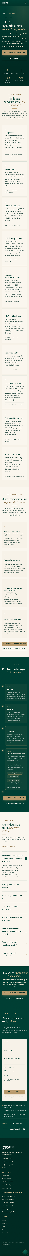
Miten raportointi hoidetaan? (9, 954)
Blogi (3, 1226)
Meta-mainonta (6, 1179)
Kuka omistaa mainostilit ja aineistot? (12, 918)
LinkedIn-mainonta (7, 1182)
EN (5, 1167)
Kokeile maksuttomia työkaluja (14, 649)
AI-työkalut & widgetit (8, 1202)
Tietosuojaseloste (6, 1244)
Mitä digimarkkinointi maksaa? (10, 885)
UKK (3, 1229)
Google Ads (5, 1175)
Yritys (6, 1042)
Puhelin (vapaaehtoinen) (12, 1058)
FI (2, 1167)
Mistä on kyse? (9, 1067)
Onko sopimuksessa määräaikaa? (10, 907)
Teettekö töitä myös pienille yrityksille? (10, 943)
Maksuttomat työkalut (8, 1212)
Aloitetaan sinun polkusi (14, 798)
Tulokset (4, 1223)
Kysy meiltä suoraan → (9, 846)
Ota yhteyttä (5, 1233)
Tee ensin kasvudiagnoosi (14, 803)
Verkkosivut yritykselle (8, 1196)
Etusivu (4, 13)
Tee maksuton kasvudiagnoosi (14, 644)
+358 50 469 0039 (16, 1123)
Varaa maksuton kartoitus (14, 52)
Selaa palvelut (14, 58)
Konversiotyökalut (7, 1206)
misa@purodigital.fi (17, 1129)
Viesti (6, 1075)
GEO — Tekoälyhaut (8, 1185)
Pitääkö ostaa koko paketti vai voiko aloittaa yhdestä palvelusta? (12, 858)
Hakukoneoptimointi (8, 1199)
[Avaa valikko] (25, 3)
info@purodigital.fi (7, 1165)
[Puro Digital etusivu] (5, 3)
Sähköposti (8, 1050)
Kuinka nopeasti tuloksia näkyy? (12, 896)
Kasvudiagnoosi (6, 1209)
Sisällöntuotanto (7, 1188)
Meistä (4, 1220)
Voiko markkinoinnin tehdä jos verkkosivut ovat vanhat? (12, 931)
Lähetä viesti (13, 1091)
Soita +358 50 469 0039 (14, 998)
